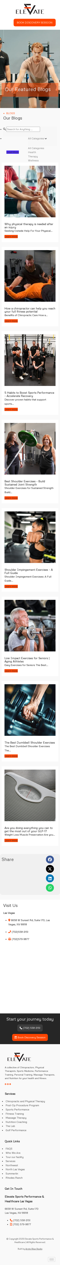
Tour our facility (15, 1157)
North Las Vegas (15, 1169)
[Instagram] (7, 1084)
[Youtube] (10, 1084)
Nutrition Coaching (16, 1122)
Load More (12, 152)
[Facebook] (5, 1084)
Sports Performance (17, 1109)
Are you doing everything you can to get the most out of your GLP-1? (28, 829)
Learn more (11, 236)
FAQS (9, 1148)
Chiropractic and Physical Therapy (25, 1101)
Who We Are (13, 1152)
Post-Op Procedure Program (22, 1105)
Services (10, 1161)
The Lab (10, 1126)
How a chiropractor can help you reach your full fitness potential (29, 310)
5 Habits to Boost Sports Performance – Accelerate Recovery (29, 394)
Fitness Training (15, 1113)
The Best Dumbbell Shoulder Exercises (29, 742)
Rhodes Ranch (14, 1177)
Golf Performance (16, 1130)
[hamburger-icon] (7, 22)
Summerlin (12, 1173)
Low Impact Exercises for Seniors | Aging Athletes (27, 659)
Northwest (12, 1165)
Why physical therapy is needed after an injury (28, 225)
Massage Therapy (16, 1117)
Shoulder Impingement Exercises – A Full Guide (28, 571)
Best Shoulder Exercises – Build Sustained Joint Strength (24, 482)
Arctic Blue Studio (33, 1249)
